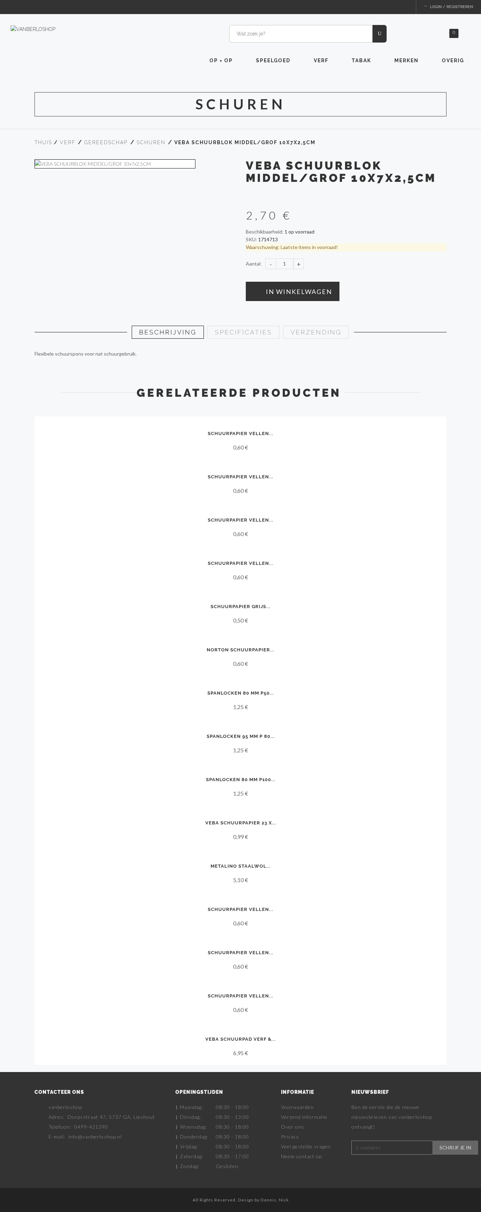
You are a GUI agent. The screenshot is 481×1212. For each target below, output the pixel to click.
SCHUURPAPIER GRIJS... (240, 606)
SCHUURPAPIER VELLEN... (240, 433)
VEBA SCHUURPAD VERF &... (240, 1039)
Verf (321, 60)
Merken (406, 60)
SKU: (251, 239)
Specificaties (243, 332)
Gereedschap (106, 142)
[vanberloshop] (33, 29)
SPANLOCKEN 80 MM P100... (240, 779)
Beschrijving (167, 332)
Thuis (43, 142)
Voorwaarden (297, 1107)
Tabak (361, 60)
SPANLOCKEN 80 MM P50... (240, 693)
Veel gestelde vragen (306, 1146)
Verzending (316, 332)
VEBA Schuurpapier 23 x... (240, 822)
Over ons (292, 1127)
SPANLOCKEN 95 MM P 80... (241, 736)
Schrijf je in (455, 1147)
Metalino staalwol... (241, 866)
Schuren (151, 142)
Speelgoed (273, 60)
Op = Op (221, 60)
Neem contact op (301, 1156)
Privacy (290, 1137)
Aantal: (254, 264)
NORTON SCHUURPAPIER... (240, 649)
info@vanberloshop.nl (95, 1137)
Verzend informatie (304, 1117)
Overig (453, 60)
